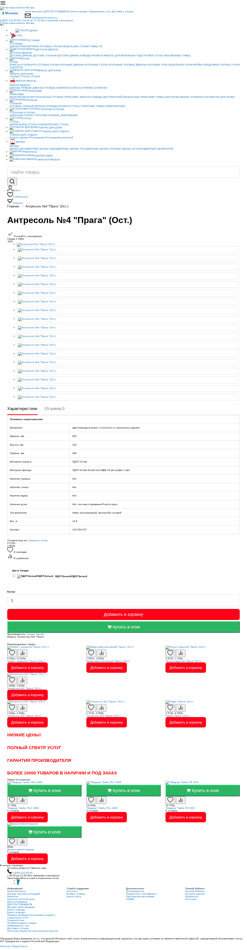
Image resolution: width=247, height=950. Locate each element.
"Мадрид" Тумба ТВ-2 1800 (23, 808)
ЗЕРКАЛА (85, 97)
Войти (16, 190)
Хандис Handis (35, 634)
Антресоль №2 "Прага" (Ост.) (24, 715)
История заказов (195, 893)
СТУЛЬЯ (235, 64)
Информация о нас (100, 11)
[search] (12, 181)
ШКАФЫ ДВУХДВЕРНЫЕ (24, 148)
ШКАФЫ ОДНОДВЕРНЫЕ (54, 148)
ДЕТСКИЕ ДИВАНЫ (21, 55)
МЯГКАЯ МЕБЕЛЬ (26, 80)
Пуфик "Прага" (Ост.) (177, 715)
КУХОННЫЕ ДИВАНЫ (71, 64)
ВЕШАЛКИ (16, 97)
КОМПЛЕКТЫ (64, 87)
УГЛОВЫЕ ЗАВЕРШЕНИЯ (62, 115)
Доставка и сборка (122, 11)
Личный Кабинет (195, 891)
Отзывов (54, 408)
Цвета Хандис (20, 570)
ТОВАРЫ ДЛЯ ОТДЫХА (55, 131)
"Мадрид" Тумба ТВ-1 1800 (102, 808)
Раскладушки (37, 137)
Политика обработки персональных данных (32, 931)
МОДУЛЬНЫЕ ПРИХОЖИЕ (139, 97)
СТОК (19, 35)
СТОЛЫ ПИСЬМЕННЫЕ (167, 55)
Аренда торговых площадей (23, 893)
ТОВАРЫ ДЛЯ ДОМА (50, 127)
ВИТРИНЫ (33, 46)
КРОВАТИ (97, 55)
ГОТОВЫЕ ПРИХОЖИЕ (65, 97)
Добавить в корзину (123, 614)
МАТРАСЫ (31, 152)
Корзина (18, 203)
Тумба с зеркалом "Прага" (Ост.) (26, 661)
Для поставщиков (17, 901)
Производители (135, 891)
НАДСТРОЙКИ (145, 55)
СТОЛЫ (25, 76)
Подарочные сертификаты (141, 893)
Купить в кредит (79, 11)
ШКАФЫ (184, 97)
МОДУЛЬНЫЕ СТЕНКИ (76, 46)
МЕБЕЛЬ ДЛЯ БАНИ (49, 70)
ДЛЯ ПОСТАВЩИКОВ (56, 11)
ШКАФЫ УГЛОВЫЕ (110, 148)
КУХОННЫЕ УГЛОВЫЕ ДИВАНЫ (127, 64)
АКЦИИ (130, 899)
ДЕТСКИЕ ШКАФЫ (68, 55)
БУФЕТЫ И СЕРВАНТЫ (23, 64)
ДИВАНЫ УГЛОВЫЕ (44, 87)
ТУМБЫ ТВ (96, 46)
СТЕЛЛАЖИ (40, 115)
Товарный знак (15, 920)
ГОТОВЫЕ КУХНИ (48, 64)
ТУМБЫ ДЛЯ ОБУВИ (167, 97)
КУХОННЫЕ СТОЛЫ (96, 64)
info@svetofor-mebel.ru (44, 17)
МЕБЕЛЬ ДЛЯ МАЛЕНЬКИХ (120, 55)
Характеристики (22, 408)
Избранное (20, 196)
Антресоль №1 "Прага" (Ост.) (24, 688)
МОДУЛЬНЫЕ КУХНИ (180, 64)
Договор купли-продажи (21, 907)
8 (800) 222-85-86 (36, 20)
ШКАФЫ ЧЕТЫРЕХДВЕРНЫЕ (139, 148)
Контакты (72, 891)
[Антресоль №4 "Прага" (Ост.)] (128, 245)
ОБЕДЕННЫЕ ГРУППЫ (216, 64)
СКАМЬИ (15, 76)
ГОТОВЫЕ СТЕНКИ (51, 46)
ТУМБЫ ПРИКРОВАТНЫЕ (110, 106)
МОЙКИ (198, 64)
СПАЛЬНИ (31, 100)
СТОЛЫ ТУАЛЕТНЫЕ (83, 106)
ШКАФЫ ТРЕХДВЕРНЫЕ (84, 148)
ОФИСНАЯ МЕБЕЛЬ (48, 159)
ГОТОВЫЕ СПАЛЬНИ (22, 106)
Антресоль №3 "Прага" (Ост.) (103, 715)
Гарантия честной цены (21, 899)
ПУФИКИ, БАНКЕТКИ (95, 87)
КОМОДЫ (85, 55)
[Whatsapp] (18, 883)
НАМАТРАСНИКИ (43, 155)
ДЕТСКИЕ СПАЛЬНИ (45, 55)
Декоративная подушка (20, 849)
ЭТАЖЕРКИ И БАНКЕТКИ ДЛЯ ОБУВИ (212, 97)
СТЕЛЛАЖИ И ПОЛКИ (51, 109)
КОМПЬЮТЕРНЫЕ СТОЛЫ (53, 124)
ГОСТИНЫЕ (33, 40)
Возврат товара (76, 893)
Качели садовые (19, 137)
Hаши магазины (34, 11)
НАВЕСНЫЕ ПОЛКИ (21, 115)
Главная (13, 206)
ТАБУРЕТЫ (16, 67)
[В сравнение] (22, 653)
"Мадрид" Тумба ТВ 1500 (180, 808)
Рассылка (190, 899)
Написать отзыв (38, 540)
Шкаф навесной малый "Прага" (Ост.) (108, 661)
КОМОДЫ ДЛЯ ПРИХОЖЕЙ (107, 97)
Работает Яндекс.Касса (14, 946)
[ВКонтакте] (18, 880)
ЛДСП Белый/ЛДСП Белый (70, 576)
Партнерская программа (140, 896)
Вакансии (12, 896)
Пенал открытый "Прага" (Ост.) (183, 661)
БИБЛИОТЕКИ (18, 46)
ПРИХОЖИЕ (35, 91)
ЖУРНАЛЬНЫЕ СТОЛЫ (23, 124)
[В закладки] (12, 653)
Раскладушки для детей (59, 137)
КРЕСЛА (77, 87)
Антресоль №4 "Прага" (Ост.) (47, 206)
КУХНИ (25, 58)
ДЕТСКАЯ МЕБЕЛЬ (47, 49)
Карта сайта (74, 896)
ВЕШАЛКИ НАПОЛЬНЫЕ (36, 97)
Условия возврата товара (22, 923)
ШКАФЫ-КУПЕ (165, 148)
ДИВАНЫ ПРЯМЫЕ (21, 87)
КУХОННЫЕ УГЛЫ (157, 64)
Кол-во (11, 591)
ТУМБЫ (186, 55)
